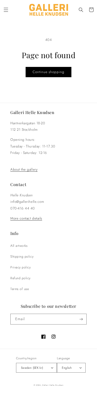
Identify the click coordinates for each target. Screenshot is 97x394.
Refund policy (20, 278)
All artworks (18, 245)
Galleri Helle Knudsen (52, 385)
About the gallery (24, 169)
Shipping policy (21, 256)
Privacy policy (20, 267)
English (67, 367)
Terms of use (19, 289)
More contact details (26, 218)
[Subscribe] (81, 319)
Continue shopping (48, 71)
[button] (6, 10)
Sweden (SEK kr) (32, 367)
